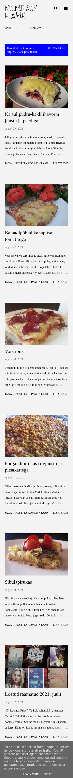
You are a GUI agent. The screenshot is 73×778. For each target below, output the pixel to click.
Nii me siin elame (21, 12)
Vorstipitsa (15, 351)
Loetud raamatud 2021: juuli (33, 694)
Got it (47, 774)
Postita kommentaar (31, 163)
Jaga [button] (8, 163)
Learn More (31, 774)
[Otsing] (56, 7)
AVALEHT (12, 28)
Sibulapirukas (18, 582)
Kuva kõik (57, 48)
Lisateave (60, 163)
